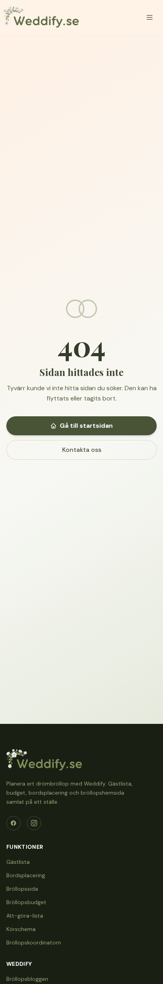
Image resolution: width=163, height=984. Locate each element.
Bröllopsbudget (26, 902)
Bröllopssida (22, 888)
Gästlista (18, 861)
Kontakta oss (81, 450)
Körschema (21, 929)
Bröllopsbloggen (27, 978)
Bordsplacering (25, 875)
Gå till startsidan (86, 425)
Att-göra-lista (24, 915)
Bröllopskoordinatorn (33, 942)
